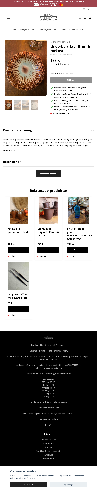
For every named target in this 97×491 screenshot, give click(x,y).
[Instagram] (50, 425)
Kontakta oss (48, 443)
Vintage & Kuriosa (27, 29)
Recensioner (12, 162)
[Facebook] (45, 425)
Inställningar (68, 485)
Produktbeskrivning (17, 130)
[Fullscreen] (26, 68)
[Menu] (8, 18)
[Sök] (80, 17)
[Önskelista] (85, 17)
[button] (42, 69)
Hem (14, 29)
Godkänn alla (28, 485)
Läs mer (18, 250)
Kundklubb (48, 454)
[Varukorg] (89, 17)
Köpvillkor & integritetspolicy (48, 451)
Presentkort (48, 458)
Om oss (48, 447)
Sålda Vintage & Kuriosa (47, 29)
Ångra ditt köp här (48, 439)
